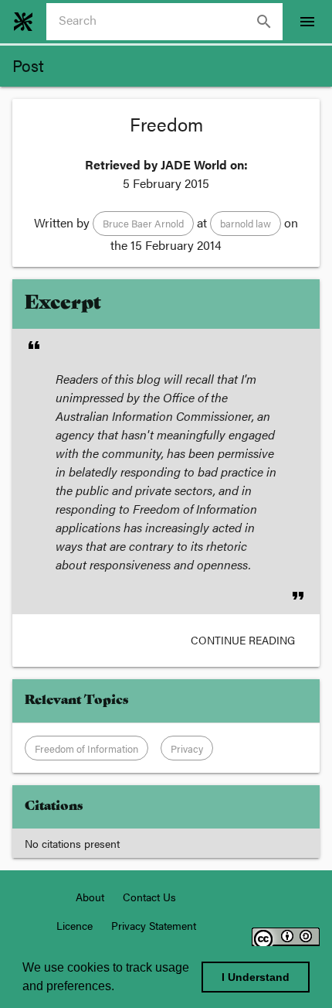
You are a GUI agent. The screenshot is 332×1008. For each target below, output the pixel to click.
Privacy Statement (153, 925)
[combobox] (171, 21)
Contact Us (149, 896)
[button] (143, 223)
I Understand (256, 977)
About (90, 896)
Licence (74, 925)
